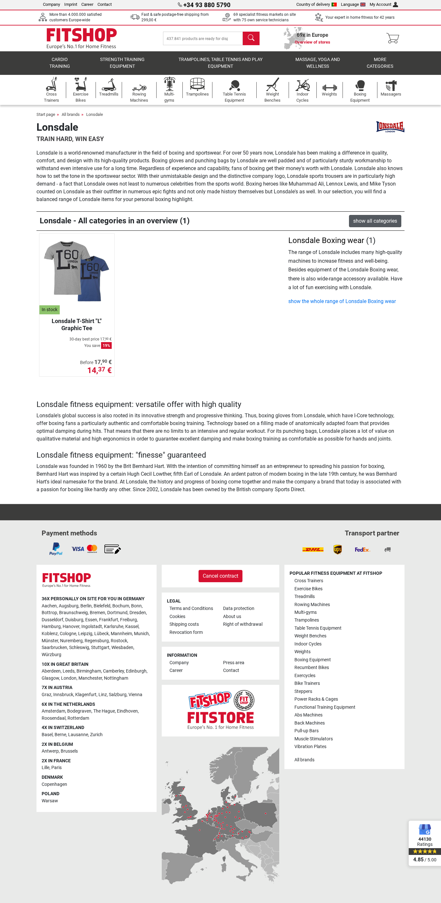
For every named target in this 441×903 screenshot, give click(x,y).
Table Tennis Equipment (318, 628)
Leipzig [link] (85, 633)
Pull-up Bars (306, 731)
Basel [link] (47, 734)
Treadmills (304, 596)
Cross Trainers (308, 580)
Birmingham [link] (89, 671)
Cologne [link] (68, 633)
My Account (380, 4)
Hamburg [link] (51, 626)
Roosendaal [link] (54, 718)
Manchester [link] (90, 678)
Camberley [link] (113, 671)
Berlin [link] (86, 606)
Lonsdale (94, 114)
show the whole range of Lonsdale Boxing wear (342, 301)
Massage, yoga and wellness (317, 63)
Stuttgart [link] (100, 647)
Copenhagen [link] (54, 784)
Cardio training (59, 63)
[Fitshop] (81, 38)
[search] (251, 38)
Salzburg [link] (118, 694)
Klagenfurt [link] (86, 694)
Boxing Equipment (312, 660)
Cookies (177, 616)
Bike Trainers (307, 683)
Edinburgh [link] (136, 671)
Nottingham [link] (116, 678)
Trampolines (306, 620)
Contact (104, 4)
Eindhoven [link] (127, 711)
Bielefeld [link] (102, 606)
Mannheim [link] (121, 633)
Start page (45, 114)
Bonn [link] (136, 606)
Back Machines (309, 723)
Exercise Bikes (308, 589)
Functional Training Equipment (324, 707)
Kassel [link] (131, 626)
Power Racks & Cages (316, 699)
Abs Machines (308, 715)
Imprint (70, 4)
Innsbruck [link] (63, 694)
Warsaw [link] (50, 801)
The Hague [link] (104, 711)
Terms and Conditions (191, 608)
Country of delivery (313, 4)
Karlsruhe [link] (113, 626)
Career (87, 4)
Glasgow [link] (50, 678)
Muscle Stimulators (313, 739)
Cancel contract (220, 576)
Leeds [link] (69, 671)
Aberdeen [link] (51, 671)
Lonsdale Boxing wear (326, 240)
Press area (233, 662)
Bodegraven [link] (79, 711)
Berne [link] (60, 734)
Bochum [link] (120, 606)
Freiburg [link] (128, 620)
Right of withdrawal (242, 624)
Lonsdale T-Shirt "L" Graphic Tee (77, 324)
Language (350, 4)
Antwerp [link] (50, 751)
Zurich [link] (96, 734)
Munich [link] (141, 633)
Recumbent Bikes (311, 667)
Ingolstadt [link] (91, 626)
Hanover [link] (71, 626)
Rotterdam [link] (78, 718)
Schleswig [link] (79, 647)
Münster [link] (50, 641)
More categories (380, 63)
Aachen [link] (49, 606)
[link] (56, 549)
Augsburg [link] (68, 606)
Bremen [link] (97, 612)
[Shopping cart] (395, 38)
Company (51, 4)
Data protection (238, 608)
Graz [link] (46, 694)
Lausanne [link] (78, 734)
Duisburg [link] (74, 620)
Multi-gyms (305, 612)
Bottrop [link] (49, 612)
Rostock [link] (119, 641)
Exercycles (304, 675)
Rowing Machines (312, 604)
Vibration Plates (310, 746)
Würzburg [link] (51, 654)
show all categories (375, 221)
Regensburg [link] (97, 641)
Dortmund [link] (117, 612)
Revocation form (186, 632)
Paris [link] (56, 767)
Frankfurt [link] (108, 620)
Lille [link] (45, 767)
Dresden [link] (137, 612)
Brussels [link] (69, 751)
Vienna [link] (135, 694)
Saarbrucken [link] (54, 647)
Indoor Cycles (308, 644)
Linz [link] (102, 694)
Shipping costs (184, 624)
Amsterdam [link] (53, 711)
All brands (71, 114)
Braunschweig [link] (73, 612)
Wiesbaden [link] (122, 647)
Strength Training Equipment (122, 63)
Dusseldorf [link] (52, 620)
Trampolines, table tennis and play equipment (220, 63)
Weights (302, 651)
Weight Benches (310, 636)
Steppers (303, 691)
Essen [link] (91, 620)
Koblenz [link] (50, 633)
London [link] (69, 678)
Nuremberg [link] (71, 641)
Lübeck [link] (101, 633)
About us (232, 616)
